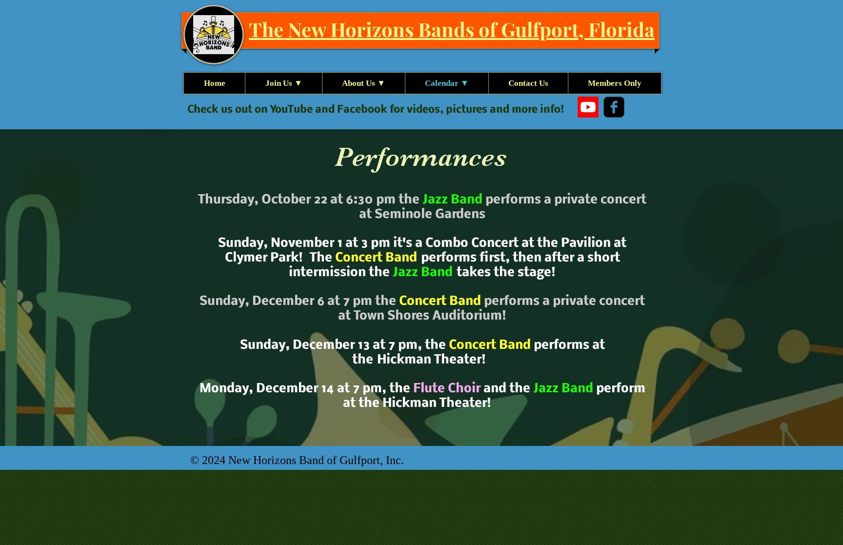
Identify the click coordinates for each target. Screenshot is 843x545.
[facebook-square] (613, 107)
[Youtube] (588, 107)
